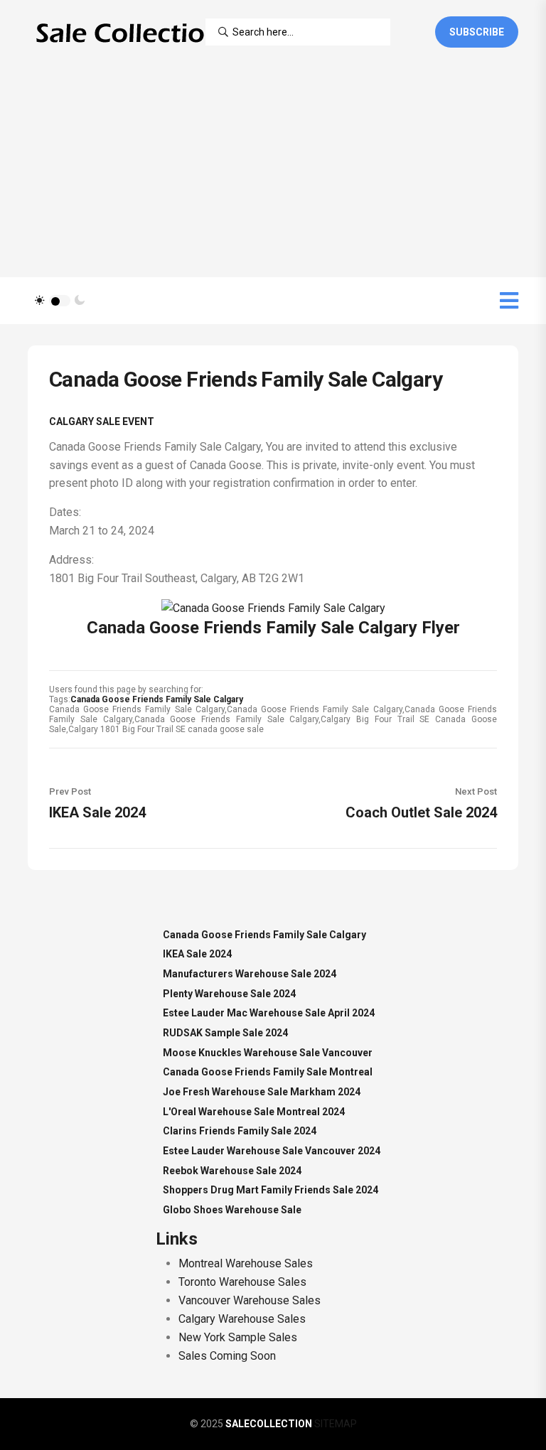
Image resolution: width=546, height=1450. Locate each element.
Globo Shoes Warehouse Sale (232, 1209)
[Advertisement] (273, 156)
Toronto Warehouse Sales (242, 1282)
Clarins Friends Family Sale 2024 (239, 1131)
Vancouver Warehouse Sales (249, 1300)
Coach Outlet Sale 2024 (421, 812)
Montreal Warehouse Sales (245, 1263)
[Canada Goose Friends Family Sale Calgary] (273, 607)
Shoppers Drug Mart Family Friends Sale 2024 (270, 1190)
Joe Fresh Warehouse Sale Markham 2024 (261, 1091)
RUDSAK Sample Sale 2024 (225, 1032)
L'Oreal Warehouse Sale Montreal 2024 (254, 1111)
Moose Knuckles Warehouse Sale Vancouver (268, 1052)
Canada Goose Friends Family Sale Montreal (268, 1072)
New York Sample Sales (237, 1337)
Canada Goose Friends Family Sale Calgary (156, 699)
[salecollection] (127, 32)
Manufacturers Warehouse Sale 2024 (249, 973)
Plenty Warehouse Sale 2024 (229, 993)
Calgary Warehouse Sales (242, 1319)
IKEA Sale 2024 (97, 812)
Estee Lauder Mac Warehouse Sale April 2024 (269, 1013)
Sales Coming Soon (227, 1356)
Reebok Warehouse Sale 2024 (232, 1170)
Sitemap (335, 1423)
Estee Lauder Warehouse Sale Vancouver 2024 (271, 1150)
